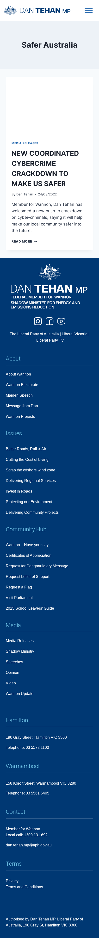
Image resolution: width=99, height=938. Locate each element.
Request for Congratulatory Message (37, 566)
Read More (24, 241)
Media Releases (25, 143)
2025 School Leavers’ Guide (30, 608)
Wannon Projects (20, 416)
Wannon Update (19, 694)
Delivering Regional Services (31, 481)
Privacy (12, 881)
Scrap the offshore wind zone (30, 470)
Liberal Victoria (74, 334)
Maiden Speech (19, 395)
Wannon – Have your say (27, 545)
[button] (88, 10)
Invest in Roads (19, 491)
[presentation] (49, 106)
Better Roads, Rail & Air (26, 449)
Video (11, 683)
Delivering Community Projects (32, 512)
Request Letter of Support (27, 577)
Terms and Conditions (24, 887)
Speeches (14, 662)
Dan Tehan (24, 194)
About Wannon (18, 374)
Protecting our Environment (29, 502)
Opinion (12, 672)
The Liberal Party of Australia (35, 334)
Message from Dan (22, 406)
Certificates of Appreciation (28, 555)
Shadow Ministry (20, 651)
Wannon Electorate (22, 385)
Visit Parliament (19, 598)
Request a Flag (19, 587)
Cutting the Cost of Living (27, 459)
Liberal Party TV (50, 340)
